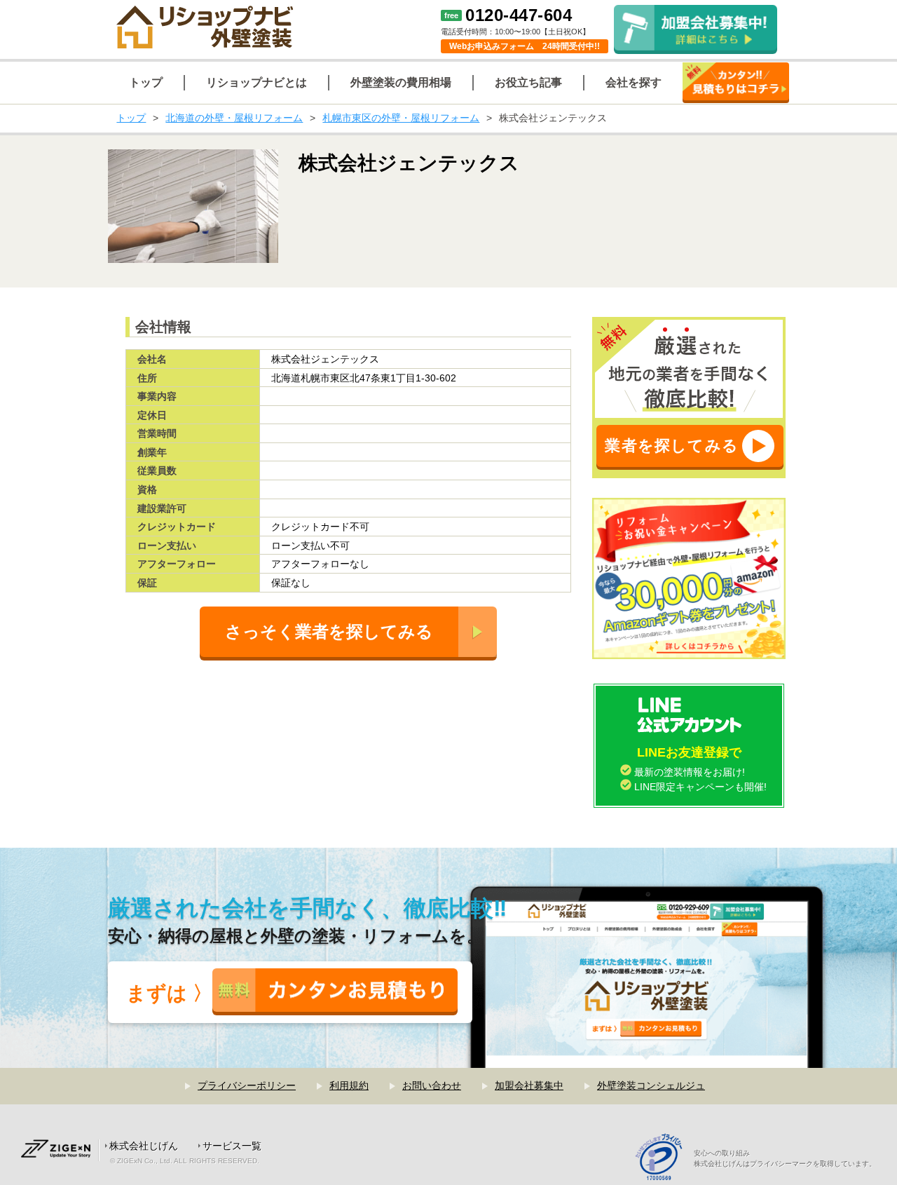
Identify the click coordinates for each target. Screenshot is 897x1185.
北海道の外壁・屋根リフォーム (234, 117)
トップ (131, 117)
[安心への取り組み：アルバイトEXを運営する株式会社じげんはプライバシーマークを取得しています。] (664, 1158)
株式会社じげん (143, 1145)
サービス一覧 (232, 1145)
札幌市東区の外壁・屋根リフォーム (400, 117)
